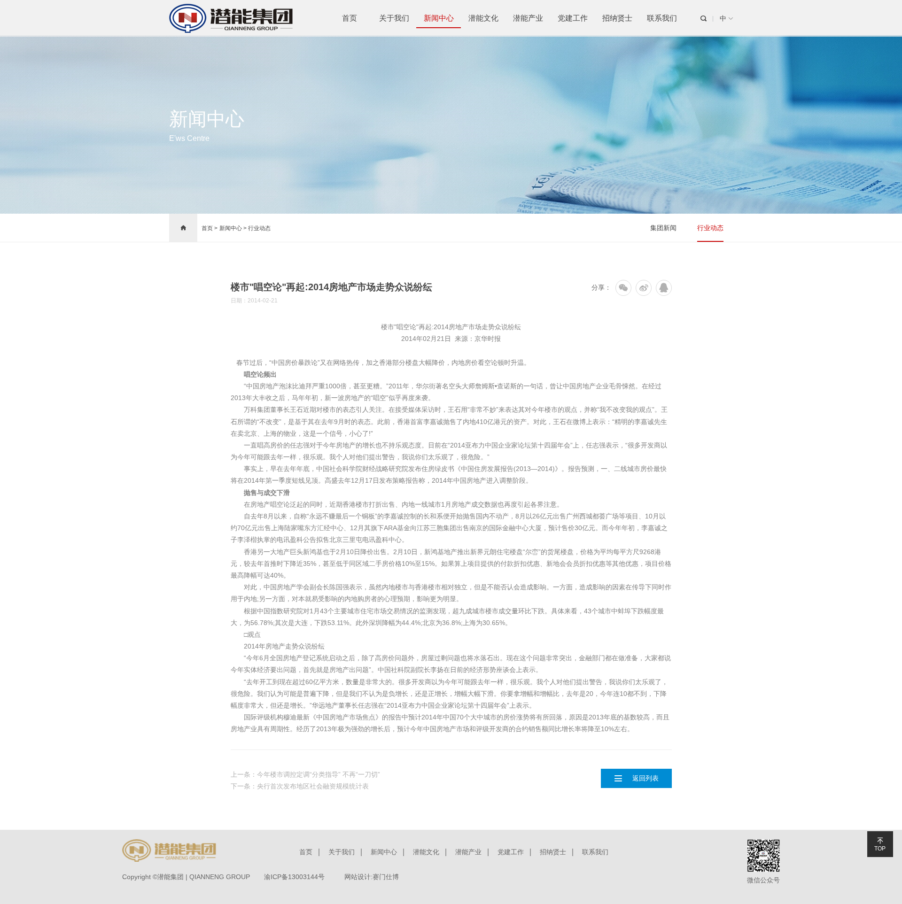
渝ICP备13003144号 (294, 877)
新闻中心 (439, 18)
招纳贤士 (617, 18)
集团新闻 (663, 228)
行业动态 (259, 228)
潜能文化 (483, 18)
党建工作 (573, 18)
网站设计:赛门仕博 (371, 877)
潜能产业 (528, 18)
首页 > (210, 228)
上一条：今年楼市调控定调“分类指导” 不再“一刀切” (305, 774)
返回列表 (636, 778)
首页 (349, 18)
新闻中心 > (233, 228)
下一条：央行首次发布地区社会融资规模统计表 (300, 786)
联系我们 (662, 18)
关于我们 (394, 18)
